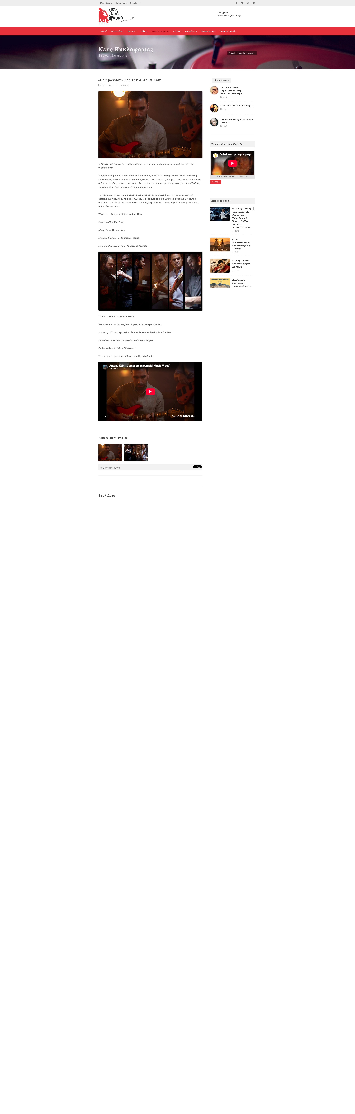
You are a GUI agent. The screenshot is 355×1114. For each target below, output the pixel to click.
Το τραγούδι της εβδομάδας (227, 144)
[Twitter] (242, 3)
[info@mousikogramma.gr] (254, 3)
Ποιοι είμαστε (106, 3)
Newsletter (135, 3)
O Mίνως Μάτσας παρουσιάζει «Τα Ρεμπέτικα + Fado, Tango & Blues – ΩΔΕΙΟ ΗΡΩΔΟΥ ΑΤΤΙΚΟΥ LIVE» (241, 218)
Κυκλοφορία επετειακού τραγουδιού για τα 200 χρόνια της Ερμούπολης (241, 286)
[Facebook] (236, 3)
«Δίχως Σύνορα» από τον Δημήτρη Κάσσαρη (241, 263)
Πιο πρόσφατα (221, 80)
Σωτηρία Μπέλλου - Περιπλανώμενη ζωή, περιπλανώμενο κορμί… (232, 90)
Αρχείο (216, 182)
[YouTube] (248, 3)
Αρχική (232, 53)
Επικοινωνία (121, 3)
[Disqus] (150, 536)
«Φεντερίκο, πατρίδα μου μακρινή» (237, 105)
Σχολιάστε (124, 85)
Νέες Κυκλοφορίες (246, 53)
